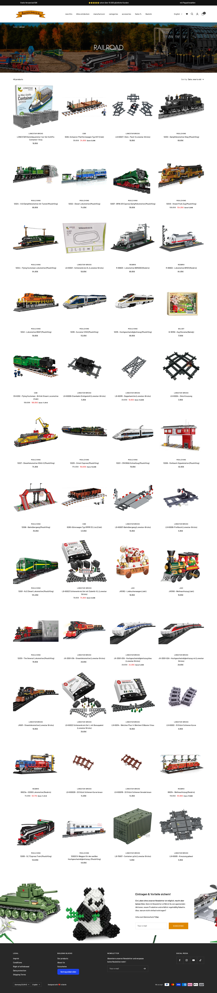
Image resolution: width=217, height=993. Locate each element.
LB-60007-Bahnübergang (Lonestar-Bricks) (133, 527)
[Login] (197, 14)
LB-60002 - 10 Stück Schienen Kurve (181, 725)
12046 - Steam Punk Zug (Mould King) (181, 204)
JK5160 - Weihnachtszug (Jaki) (181, 591)
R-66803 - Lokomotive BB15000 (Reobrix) (132, 268)
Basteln (149, 14)
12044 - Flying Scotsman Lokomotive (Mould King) (36, 268)
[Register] (145, 968)
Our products (62, 958)
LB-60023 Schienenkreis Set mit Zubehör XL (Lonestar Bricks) (84, 592)
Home (15, 27)
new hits (68, 14)
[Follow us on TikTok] (200, 960)
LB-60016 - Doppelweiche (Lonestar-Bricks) (133, 396)
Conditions (17, 962)
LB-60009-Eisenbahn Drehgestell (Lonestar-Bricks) (84, 396)
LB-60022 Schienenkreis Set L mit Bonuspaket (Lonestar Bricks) (84, 726)
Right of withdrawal (21, 966)
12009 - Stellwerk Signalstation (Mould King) (181, 463)
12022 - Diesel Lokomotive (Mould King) (84, 204)
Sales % (138, 14)
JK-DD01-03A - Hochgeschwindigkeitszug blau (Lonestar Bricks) (133, 659)
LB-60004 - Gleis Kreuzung (181, 396)
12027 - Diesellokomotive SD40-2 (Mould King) (35, 463)
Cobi (84, 133)
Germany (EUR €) (21, 985)
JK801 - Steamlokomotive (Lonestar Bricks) (36, 725)
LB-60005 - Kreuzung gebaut (181, 856)
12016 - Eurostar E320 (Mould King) (84, 332)
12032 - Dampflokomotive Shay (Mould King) (181, 137)
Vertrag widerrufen (68, 972)
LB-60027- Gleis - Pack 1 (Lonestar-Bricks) (132, 137)
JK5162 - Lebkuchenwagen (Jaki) (132, 591)
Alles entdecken (82, 14)
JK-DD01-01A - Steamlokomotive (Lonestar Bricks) (84, 658)
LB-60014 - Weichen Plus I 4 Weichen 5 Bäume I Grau (133, 725)
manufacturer (99, 14)
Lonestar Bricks (133, 133)
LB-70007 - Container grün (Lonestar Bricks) (133, 856)
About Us (61, 962)
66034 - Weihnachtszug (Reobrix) (181, 792)
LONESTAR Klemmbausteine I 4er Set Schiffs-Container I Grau (36, 138)
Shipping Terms (19, 974)
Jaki (133, 588)
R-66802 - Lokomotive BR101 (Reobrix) (181, 268)
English (177, 14)
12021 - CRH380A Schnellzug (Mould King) (132, 463)
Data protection (19, 970)
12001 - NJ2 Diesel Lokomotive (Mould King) (35, 591)
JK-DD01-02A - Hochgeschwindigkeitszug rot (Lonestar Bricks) (181, 659)
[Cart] (202, 14)
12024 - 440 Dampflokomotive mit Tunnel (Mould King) (36, 204)
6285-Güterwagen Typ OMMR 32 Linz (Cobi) (84, 527)
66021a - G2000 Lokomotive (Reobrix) (36, 792)
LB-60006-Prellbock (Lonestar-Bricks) (181, 527)
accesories (126, 14)
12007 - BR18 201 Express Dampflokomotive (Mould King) (132, 204)
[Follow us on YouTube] (193, 960)
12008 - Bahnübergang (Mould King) (36, 527)
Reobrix (132, 264)
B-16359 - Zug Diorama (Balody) (181, 332)
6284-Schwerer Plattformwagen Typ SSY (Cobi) (84, 137)
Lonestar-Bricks (36, 133)
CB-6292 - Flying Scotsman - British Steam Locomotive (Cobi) (35, 397)
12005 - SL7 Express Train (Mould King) (35, 856)
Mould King (181, 133)
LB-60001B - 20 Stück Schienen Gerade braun (132, 792)
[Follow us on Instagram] (186, 960)
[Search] (192, 14)
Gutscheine (62, 966)
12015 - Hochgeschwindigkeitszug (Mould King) (133, 332)
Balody (181, 329)
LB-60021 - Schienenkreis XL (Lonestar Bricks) (84, 268)
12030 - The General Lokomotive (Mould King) (36, 658)
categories (113, 14)
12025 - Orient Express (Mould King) (84, 463)
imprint (16, 958)
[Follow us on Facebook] (179, 960)
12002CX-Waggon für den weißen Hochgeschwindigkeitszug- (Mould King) (84, 857)
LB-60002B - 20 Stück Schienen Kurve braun (84, 792)
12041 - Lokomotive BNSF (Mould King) (35, 332)
